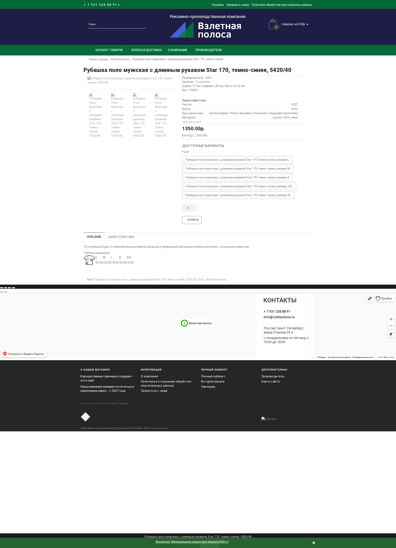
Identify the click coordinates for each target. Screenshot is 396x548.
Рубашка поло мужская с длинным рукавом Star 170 (130, 279)
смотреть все (191, 121)
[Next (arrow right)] (5, 291)
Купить (193, 219)
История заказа (212, 381)
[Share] (5, 287)
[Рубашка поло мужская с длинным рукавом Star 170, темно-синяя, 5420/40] (131, 80)
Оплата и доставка (146, 50)
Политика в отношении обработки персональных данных (166, 383)
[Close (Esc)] (1, 287)
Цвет (186, 151)
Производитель (273, 376)
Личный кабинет (213, 376)
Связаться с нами (154, 390)
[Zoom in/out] (13, 287)
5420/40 (191, 279)
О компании (177, 50)
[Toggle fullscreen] (9, 287)
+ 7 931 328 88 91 (277, 311)
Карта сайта (271, 381)
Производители (209, 50)
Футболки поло (216, 279)
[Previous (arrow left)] (1, 291)
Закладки (208, 386)
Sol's (208, 77)
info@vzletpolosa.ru (279, 317)
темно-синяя (176, 279)
